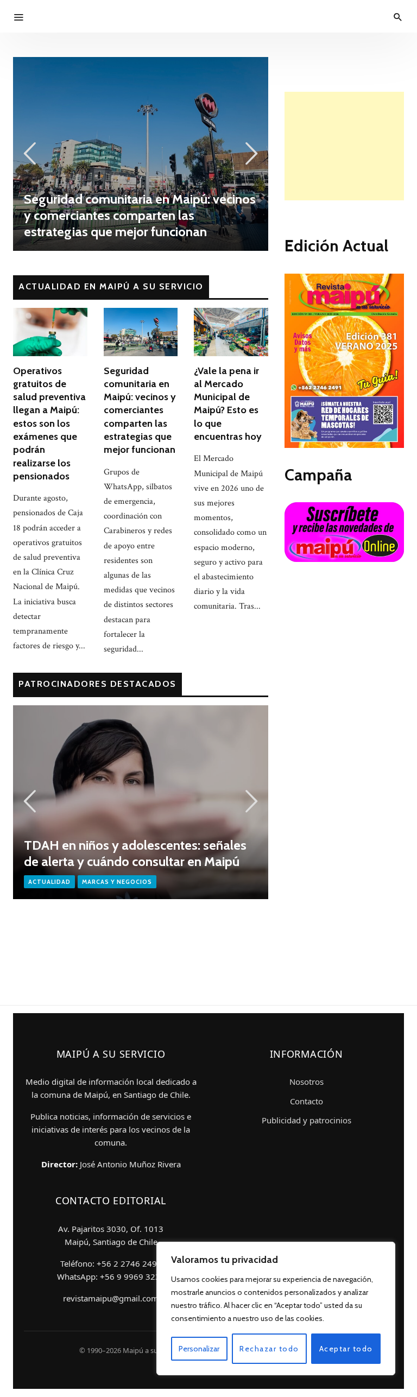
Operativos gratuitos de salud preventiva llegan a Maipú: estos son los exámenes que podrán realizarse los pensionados (49, 423)
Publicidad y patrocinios (306, 1120)
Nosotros (306, 1081)
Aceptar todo (346, 1349)
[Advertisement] (344, 146)
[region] (275, 1308)
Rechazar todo (269, 1349)
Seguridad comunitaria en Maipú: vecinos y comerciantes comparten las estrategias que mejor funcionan (140, 410)
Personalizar (199, 1349)
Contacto (306, 1101)
